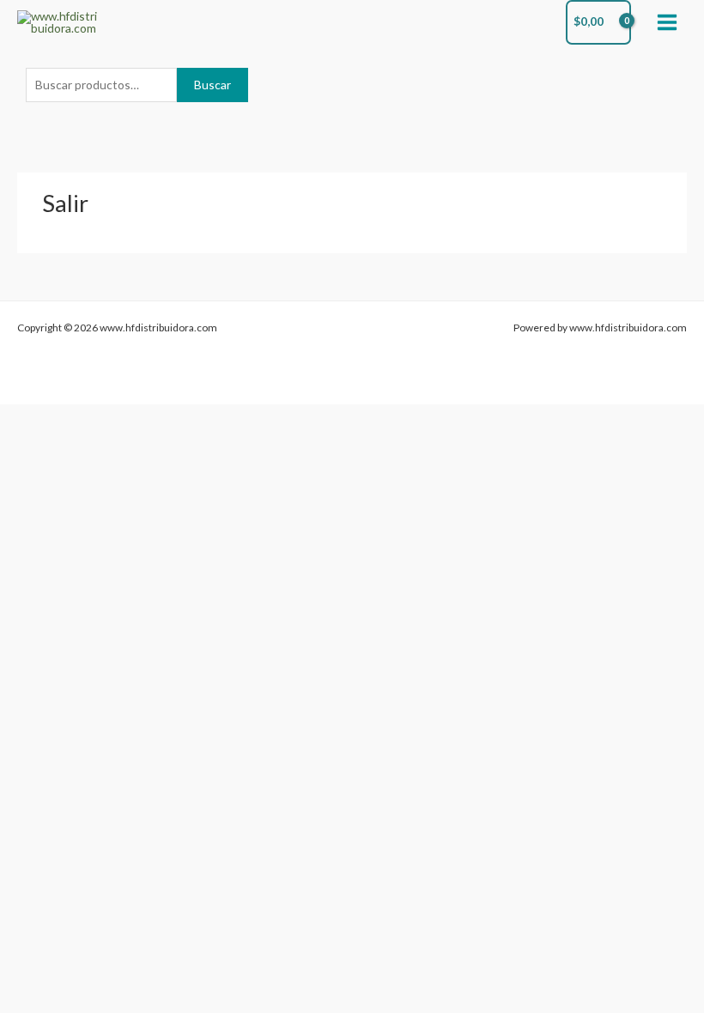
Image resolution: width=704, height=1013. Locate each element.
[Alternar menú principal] (667, 22)
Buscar (212, 84)
